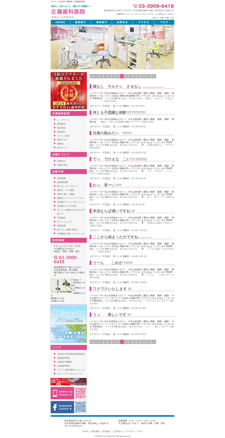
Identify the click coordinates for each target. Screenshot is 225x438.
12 (154, 76)
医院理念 (61, 128)
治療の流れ (62, 165)
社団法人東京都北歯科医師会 (71, 354)
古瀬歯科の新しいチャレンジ (71, 233)
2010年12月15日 (139, 256)
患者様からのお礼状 (66, 206)
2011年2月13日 (138, 152)
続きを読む (131, 122)
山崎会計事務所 (64, 362)
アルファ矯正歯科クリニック (71, 370)
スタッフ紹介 (63, 136)
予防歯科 (61, 218)
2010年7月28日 (138, 308)
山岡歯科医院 (63, 366)
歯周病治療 (62, 182)
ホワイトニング (64, 221)
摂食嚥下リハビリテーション (71, 202)
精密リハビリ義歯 (65, 190)
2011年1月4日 (138, 204)
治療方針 (61, 161)
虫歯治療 (61, 178)
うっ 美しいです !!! (112, 315)
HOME (86, 431)
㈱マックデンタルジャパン (70, 373)
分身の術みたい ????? (112, 133)
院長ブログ (62, 139)
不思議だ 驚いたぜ (112, 106)
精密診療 (61, 225)
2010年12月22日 (139, 230)
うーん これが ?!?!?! (113, 263)
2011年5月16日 (138, 126)
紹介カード (62, 147)
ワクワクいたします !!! (112, 289)
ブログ (139, 431)
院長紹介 (61, 132)
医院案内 (61, 124)
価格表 (60, 143)
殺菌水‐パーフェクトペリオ (70, 198)
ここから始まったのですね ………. (122, 237)
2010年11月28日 (139, 282)
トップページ (63, 120)
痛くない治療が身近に (68, 229)
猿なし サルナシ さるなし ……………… (128, 86)
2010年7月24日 (138, 334)
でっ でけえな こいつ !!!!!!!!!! (120, 159)
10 (143, 76)
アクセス (129, 431)
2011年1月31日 (138, 178)
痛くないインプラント (68, 186)
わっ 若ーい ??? (107, 185)
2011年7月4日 (138, 106)
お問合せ (118, 431)
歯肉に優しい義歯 (65, 194)
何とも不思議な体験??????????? (119, 112)
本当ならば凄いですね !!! (114, 211)
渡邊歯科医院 (63, 358)
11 (148, 76)
